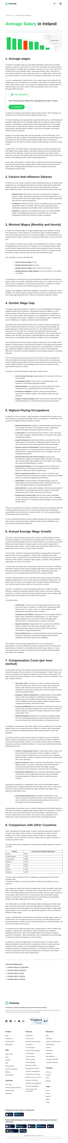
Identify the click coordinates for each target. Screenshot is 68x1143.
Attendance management (33, 1083)
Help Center (9, 1054)
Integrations (9, 1038)
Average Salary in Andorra (16, 976)
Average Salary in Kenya (16, 973)
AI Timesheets (30, 1053)
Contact (48, 1075)
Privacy (48, 1093)
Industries (49, 1053)
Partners (48, 1081)
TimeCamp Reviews (52, 1062)
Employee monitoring (32, 1068)
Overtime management (33, 1071)
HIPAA (48, 1099)
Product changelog (11, 1069)
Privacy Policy (53, 1138)
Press (47, 1078)
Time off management (32, 1086)
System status (9, 1066)
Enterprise (8, 1093)
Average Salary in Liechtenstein (18, 967)
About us (48, 1072)
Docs (7, 1057)
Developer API (9, 1041)
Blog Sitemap (9, 1075)
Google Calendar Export (53, 1041)
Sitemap (7, 1072)
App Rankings (50, 1056)
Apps (7, 1035)
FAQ (6, 1063)
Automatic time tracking (33, 1041)
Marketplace (9, 1044)
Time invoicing (30, 1059)
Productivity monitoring (33, 1074)
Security (48, 1096)
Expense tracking (31, 1065)
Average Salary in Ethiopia (16, 979)
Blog (47, 1035)
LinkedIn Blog (50, 1044)
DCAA (48, 1102)
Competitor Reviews (52, 1059)
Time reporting (30, 1056)
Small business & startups (13, 1087)
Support (7, 1060)
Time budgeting (30, 1062)
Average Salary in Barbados (17, 970)
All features (29, 1035)
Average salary (9, 15)
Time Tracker (30, 1038)
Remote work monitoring (33, 1077)
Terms (48, 1090)
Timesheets (29, 1044)
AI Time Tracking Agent (33, 1050)
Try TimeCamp (16, 107)
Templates (49, 1038)
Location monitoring (32, 1080)
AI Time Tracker (30, 1047)
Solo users (8, 1084)
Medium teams (9, 1090)
